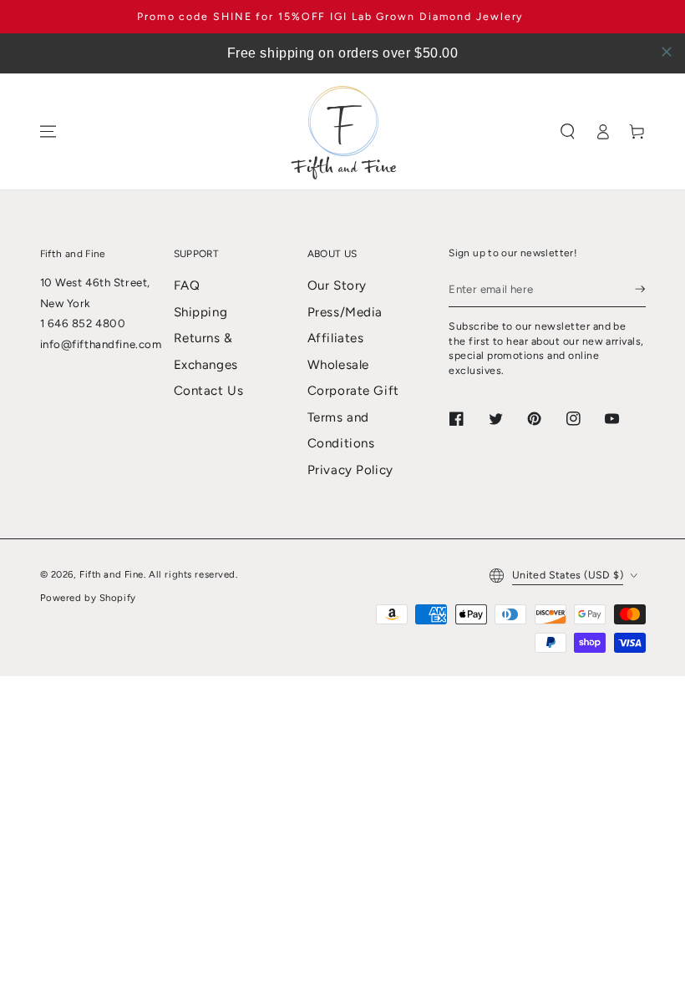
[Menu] (47, 131)
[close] (667, 52)
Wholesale (338, 364)
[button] (568, 131)
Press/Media (345, 312)
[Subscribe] (640, 288)
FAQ (187, 285)
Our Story (337, 285)
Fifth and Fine (111, 574)
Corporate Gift (353, 390)
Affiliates (335, 338)
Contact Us (209, 390)
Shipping (201, 312)
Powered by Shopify (88, 598)
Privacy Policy (350, 469)
